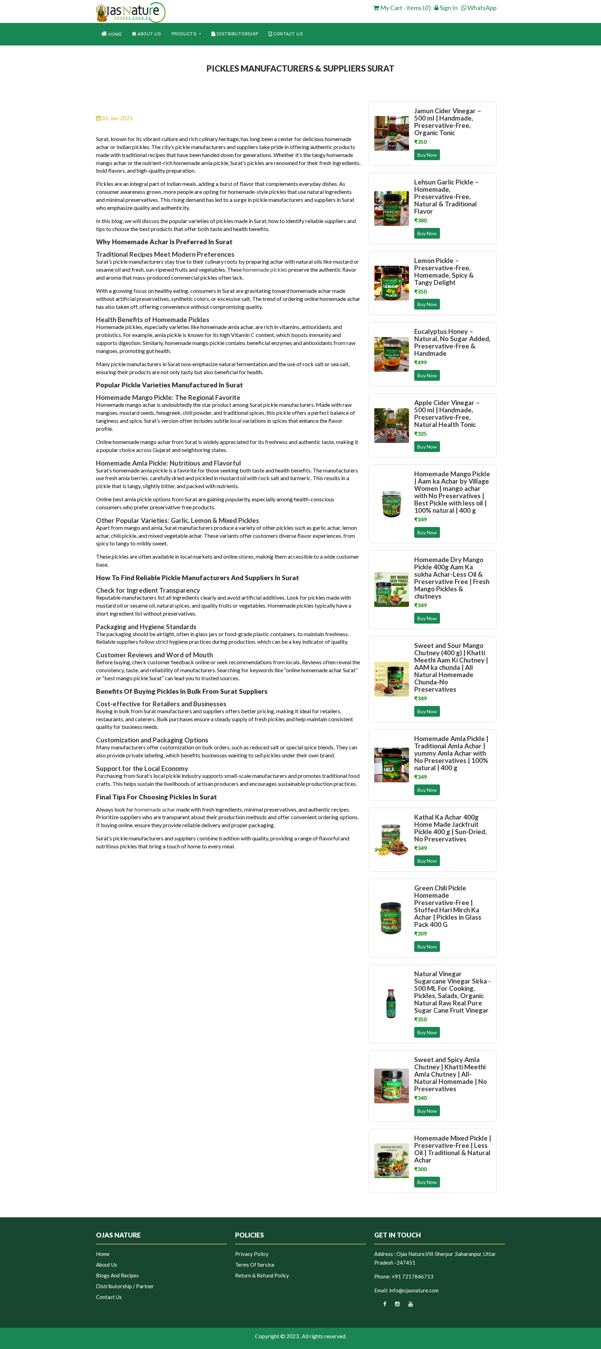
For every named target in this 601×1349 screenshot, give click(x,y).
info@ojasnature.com (414, 1290)
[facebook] (380, 1306)
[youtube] (407, 1306)
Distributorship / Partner (125, 1286)
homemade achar (155, 809)
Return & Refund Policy (262, 1275)
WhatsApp (481, 7)
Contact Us (287, 33)
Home (114, 34)
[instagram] (393, 1306)
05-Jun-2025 (117, 118)
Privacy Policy (252, 1254)
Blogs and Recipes (117, 1275)
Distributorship (236, 33)
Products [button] (184, 33)
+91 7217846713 (412, 1276)
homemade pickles (265, 269)
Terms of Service (254, 1264)
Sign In (448, 7)
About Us (148, 33)
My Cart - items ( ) (405, 7)
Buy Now (427, 155)
